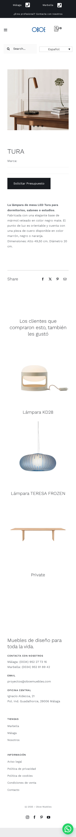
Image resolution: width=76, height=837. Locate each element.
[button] (55, 49)
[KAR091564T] (38, 422)
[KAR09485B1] (38, 341)
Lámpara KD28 (38, 412)
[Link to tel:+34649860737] (59, 5)
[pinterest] (41, 817)
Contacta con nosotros (49, 14)
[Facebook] (42, 279)
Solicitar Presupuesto (28, 183)
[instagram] (27, 817)
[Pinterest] (57, 279)
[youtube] (48, 817)
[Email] (65, 279)
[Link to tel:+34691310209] (28, 5)
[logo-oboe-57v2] (38, 27)
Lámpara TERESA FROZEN (38, 493)
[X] (50, 279)
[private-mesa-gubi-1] (38, 504)
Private (38, 574)
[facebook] (34, 817)
